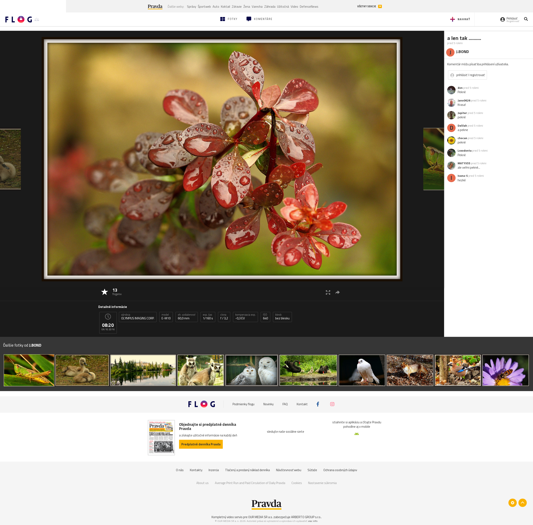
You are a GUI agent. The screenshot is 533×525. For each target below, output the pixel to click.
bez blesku (282, 317)
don (460, 88)
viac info (313, 521)
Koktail (225, 6)
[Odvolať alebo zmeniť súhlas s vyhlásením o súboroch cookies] (512, 503)
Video (294, 6)
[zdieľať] (337, 292)
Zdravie (237, 6)
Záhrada (269, 6)
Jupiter (462, 113)
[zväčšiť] (328, 292)
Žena (246, 6)
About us (202, 483)
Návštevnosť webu (288, 470)
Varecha (257, 6)
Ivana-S (463, 176)
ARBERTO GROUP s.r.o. (306, 517)
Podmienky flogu (243, 404)
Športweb (204, 6)
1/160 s (208, 317)
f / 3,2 (224, 317)
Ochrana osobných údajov (340, 470)
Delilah (462, 126)
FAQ (285, 404)
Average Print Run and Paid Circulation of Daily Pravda (250, 483)
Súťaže (312, 470)
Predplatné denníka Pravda (200, 444)
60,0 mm (187, 317)
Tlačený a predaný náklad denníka (247, 470)
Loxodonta (465, 150)
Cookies (296, 483)
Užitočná (283, 6)
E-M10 (166, 317)
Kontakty (196, 470)
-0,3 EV (245, 317)
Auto (216, 6)
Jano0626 (464, 100)
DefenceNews (309, 6)
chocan (462, 138)
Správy (191, 6)
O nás (180, 470)
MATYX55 (464, 163)
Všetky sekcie (367, 6)
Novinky (268, 404)
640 (265, 317)
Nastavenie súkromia (322, 483)
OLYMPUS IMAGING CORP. (137, 317)
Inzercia (214, 470)
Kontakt (302, 404)
